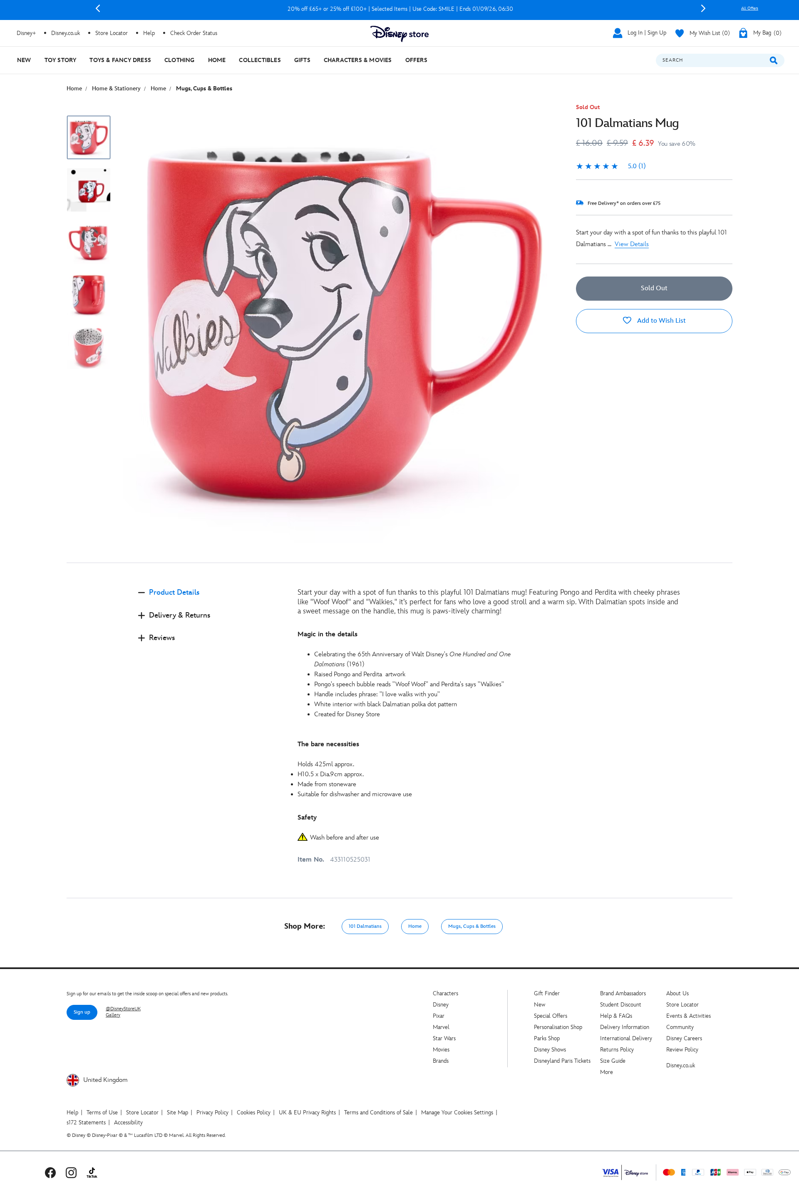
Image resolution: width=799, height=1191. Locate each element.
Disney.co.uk (680, 1065)
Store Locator (682, 1004)
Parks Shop (547, 1038)
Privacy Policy (212, 1112)
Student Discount (620, 1004)
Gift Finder (547, 993)
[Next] (703, 8)
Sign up (82, 1012)
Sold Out (654, 288)
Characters (445, 993)
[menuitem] (24, 60)
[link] (611, 166)
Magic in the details (327, 634)
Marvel (441, 1027)
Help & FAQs (616, 1015)
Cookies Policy (253, 1112)
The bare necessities (328, 744)
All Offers (749, 8)
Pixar (438, 1015)
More (606, 1072)
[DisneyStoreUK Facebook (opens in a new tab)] (50, 1172)
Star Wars (444, 1038)
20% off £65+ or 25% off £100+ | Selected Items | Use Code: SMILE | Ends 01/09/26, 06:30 (400, 8)
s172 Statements (86, 1122)
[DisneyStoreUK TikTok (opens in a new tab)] (92, 1172)
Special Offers (550, 1015)
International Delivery (626, 1038)
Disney (441, 1004)
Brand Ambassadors (623, 993)
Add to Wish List (660, 321)
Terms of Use (102, 1112)
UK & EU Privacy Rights (307, 1112)
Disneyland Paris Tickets (562, 1060)
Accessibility (128, 1122)
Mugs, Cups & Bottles (472, 926)
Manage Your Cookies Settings (457, 1112)
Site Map (177, 1112)
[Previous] (98, 8)
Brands (441, 1060)
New (539, 1004)
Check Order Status (193, 33)
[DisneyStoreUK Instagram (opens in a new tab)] (71, 1172)
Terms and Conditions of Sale (378, 1112)
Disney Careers (684, 1038)
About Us (677, 993)
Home (415, 926)
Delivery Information (624, 1027)
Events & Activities (688, 1015)
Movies (441, 1049)
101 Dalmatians (365, 926)
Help (72, 1112)
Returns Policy (617, 1049)
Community (680, 1027)
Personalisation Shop (558, 1027)
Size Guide (612, 1060)
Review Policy (682, 1049)
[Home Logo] (399, 34)
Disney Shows (550, 1049)
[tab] (211, 599)
